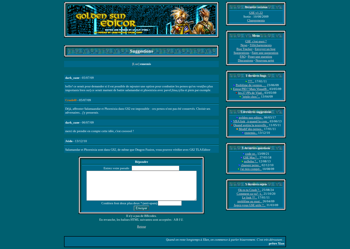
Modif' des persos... (251, 129)
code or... (251, 153)
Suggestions (241, 53)
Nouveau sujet (264, 60)
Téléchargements (261, 45)
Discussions (245, 60)
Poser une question (260, 56)
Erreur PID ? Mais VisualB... (251, 89)
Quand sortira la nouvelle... (251, 125)
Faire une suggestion (265, 53)
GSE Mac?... (251, 157)
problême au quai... (249, 201)
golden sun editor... (251, 117)
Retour (141, 226)
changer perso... (251, 165)
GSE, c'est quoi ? (256, 41)
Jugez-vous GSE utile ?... (250, 205)
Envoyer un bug (265, 49)
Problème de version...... (251, 85)
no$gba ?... (251, 161)
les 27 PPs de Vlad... (251, 93)
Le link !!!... (249, 197)
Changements (256, 20)
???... (251, 81)
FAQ (242, 56)
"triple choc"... (251, 96)
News (243, 45)
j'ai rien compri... (251, 169)
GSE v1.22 (256, 13)
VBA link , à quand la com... (251, 121)
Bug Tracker (244, 49)
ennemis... (251, 132)
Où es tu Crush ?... (249, 190)
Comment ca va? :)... (250, 193)
